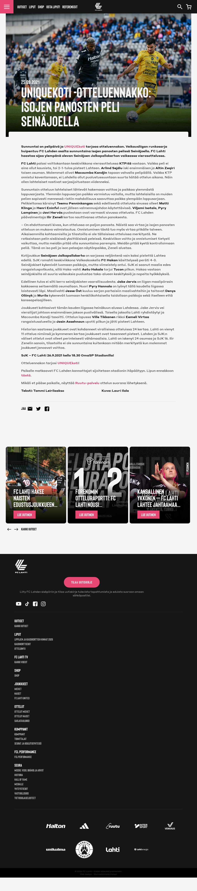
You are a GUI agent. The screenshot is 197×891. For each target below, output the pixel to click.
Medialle (18, 784)
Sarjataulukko (21, 720)
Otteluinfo (19, 648)
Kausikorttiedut (22, 644)
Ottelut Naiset (21, 716)
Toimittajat (20, 739)
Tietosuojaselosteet (25, 798)
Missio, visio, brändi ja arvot (29, 770)
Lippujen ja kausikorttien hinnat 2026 (33, 639)
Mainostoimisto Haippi (105, 874)
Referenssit (70, 6)
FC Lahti (87, 871)
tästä (26, 375)
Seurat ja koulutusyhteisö (27, 743)
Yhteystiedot (21, 788)
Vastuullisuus (21, 793)
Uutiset (22, 6)
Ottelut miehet (22, 711)
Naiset (17, 693)
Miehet (18, 689)
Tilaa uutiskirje (81, 582)
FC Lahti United (21, 698)
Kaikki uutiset (29, 529)
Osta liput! (53, 6)
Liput (32, 6)
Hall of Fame (20, 779)
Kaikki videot (20, 662)
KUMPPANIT (19, 734)
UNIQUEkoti (74, 146)
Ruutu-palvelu (87, 383)
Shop (41, 6)
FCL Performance (23, 757)
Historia (18, 775)
